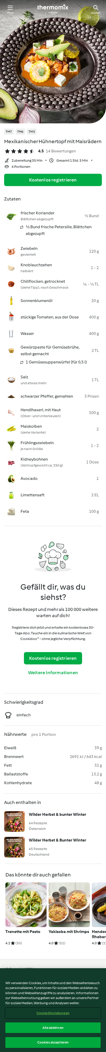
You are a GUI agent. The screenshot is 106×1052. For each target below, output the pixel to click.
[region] (53, 1010)
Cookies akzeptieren (53, 1042)
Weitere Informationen (53, 672)
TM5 (32, 131)
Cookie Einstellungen (53, 1013)
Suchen (95, 12)
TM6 (20, 131)
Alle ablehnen (53, 1028)
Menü (10, 12)
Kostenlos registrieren (53, 180)
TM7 (9, 131)
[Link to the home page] (53, 9)
